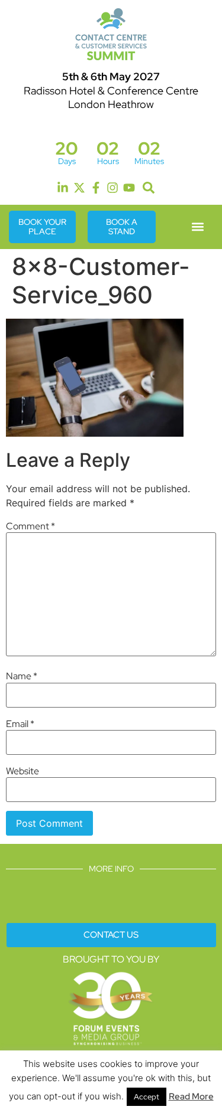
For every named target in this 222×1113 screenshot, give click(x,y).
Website (22, 771)
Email (20, 724)
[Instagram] (112, 188)
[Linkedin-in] (63, 188)
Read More (191, 1096)
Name (21, 676)
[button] (149, 188)
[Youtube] (129, 188)
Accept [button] (146, 1097)
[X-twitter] (79, 188)
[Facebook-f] (96, 188)
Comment (30, 526)
